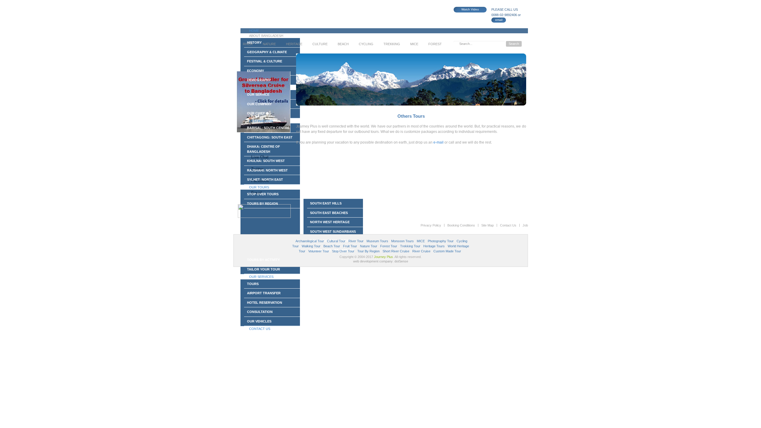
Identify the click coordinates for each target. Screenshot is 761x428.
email (498, 19)
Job (525, 225)
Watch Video (470, 9)
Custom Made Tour (447, 251)
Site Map (487, 225)
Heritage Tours (434, 246)
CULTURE (320, 44)
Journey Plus (383, 257)
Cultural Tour (336, 241)
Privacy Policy (431, 225)
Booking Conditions (461, 225)
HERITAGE (294, 44)
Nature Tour (368, 246)
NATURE (269, 44)
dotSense (401, 261)
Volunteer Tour (318, 251)
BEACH (343, 44)
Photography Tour (441, 241)
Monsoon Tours (402, 241)
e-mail (438, 142)
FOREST (435, 44)
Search (514, 43)
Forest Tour (388, 246)
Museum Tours (377, 241)
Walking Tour (311, 246)
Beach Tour (331, 246)
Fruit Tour (350, 246)
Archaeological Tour (309, 241)
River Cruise (421, 251)
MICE (414, 44)
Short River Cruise (396, 251)
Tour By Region (368, 251)
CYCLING (366, 44)
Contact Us (508, 225)
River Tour (356, 241)
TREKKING (391, 44)
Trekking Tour (410, 246)
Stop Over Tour (343, 251)
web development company (373, 261)
